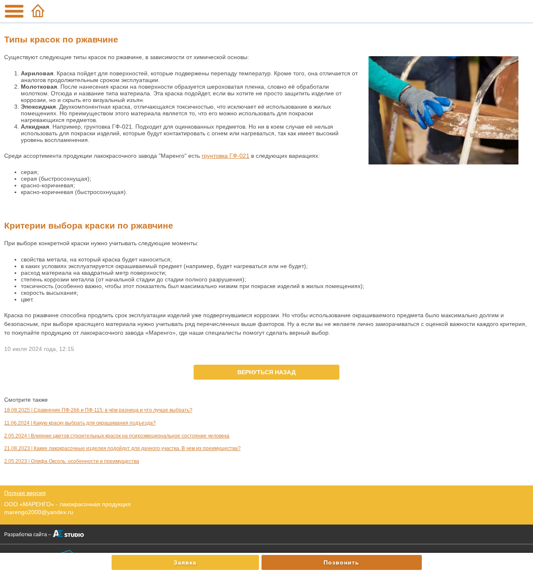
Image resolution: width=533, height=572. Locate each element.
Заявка (185, 562)
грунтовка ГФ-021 (225, 155)
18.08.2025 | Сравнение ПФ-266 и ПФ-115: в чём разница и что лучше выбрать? (98, 410)
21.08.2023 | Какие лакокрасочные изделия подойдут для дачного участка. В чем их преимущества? (122, 448)
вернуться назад (266, 372)
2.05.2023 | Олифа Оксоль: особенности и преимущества (71, 461)
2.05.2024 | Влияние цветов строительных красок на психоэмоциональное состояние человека (116, 436)
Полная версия (25, 493)
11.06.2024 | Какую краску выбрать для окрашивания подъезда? (80, 423)
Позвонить (341, 562)
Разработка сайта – (27, 534)
